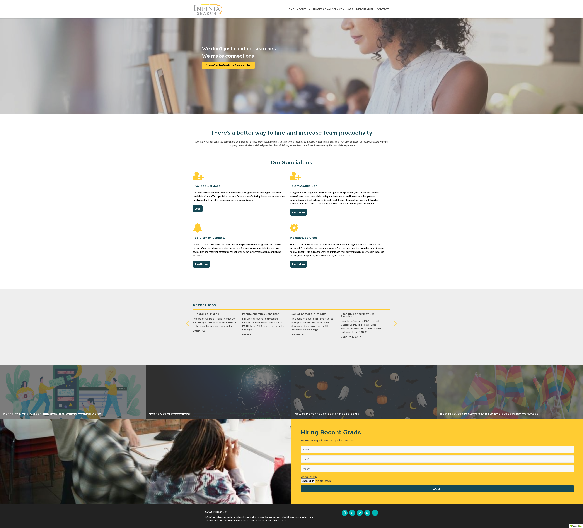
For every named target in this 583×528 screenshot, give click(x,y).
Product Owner (302, 314)
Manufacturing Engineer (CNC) (361, 314)
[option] (214, 326)
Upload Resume (309, 476)
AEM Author (200, 314)
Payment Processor (255, 314)
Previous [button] (187, 323)
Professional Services (328, 9)
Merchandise (365, 9)
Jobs (350, 9)
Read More (298, 212)
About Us (303, 9)
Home (290, 9)
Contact (383, 9)
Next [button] (395, 323)
